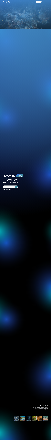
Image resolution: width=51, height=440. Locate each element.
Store (33, 2)
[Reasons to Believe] (6, 2)
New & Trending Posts (7, 189)
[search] (16, 187)
